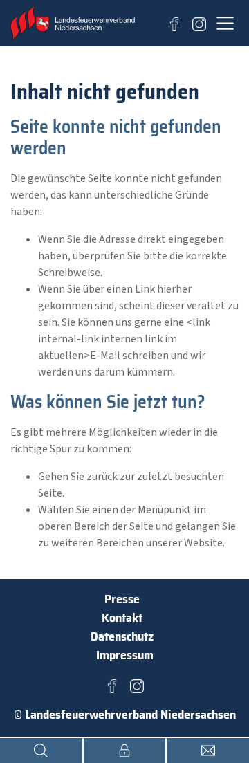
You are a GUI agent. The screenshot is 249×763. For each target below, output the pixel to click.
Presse (122, 599)
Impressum (125, 655)
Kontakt (122, 617)
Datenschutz (122, 636)
